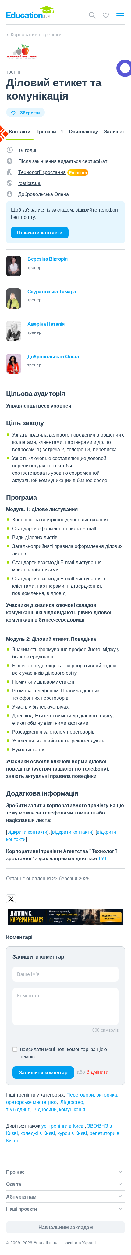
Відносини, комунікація (59, 1109)
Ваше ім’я (28, 974)
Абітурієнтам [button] (21, 1196)
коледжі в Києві (37, 1133)
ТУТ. (103, 858)
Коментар (28, 995)
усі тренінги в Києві (63, 1125)
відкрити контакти (27, 831)
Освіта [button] (13, 1184)
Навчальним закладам (65, 1227)
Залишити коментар (43, 1072)
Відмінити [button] (97, 1071)
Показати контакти (39, 232)
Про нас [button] (15, 1171)
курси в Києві (72, 1133)
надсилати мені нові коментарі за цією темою (63, 1053)
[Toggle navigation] (120, 15)
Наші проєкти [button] (21, 1208)
